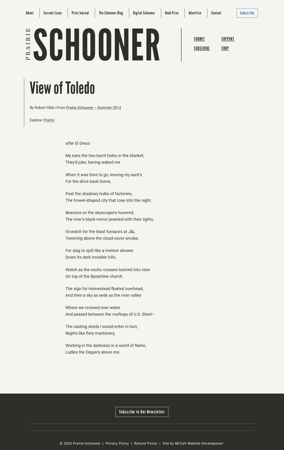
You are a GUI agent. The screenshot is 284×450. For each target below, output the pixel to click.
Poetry (49, 120)
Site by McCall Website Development (193, 443)
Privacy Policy (117, 443)
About (30, 12)
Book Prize (172, 12)
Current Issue (53, 12)
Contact (216, 12)
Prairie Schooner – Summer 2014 (93, 107)
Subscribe (247, 13)
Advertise (195, 12)
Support (227, 39)
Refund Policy (145, 443)
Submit (199, 39)
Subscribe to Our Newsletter (142, 412)
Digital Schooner (144, 12)
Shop (225, 48)
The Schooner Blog (111, 12)
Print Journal (80, 12)
